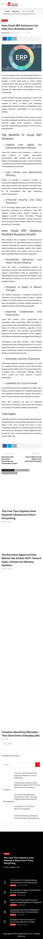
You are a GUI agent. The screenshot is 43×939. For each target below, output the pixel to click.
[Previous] (4, 825)
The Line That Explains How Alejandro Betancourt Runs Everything (19, 514)
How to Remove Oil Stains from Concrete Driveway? (33, 459)
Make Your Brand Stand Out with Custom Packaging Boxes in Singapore (25, 901)
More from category (9, 473)
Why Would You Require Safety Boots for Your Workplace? (25, 891)
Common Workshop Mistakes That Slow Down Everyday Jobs (21, 733)
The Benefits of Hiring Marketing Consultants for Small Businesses (23, 881)
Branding (13, 905)
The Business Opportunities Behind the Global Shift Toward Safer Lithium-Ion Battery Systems (21, 560)
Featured (13, 895)
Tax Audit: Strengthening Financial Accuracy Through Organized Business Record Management (20, 798)
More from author (22, 470)
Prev (5, 744)
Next (9, 744)
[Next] (8, 825)
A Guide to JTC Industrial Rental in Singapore (24, 807)
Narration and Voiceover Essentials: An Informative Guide (9, 460)
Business (4, 20)
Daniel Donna (6, 33)
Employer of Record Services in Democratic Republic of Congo (22, 920)
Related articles (7, 470)
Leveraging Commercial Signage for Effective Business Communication (24, 910)
